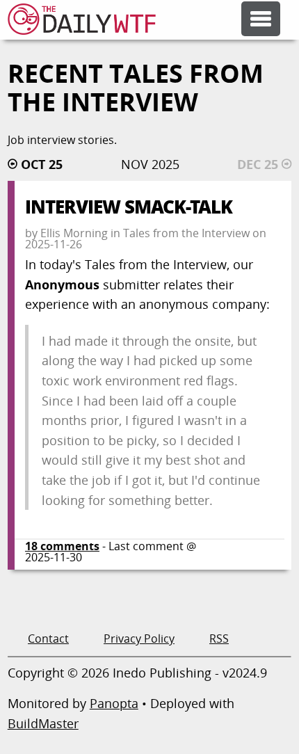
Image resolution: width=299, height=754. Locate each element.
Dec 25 (257, 164)
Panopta (114, 703)
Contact (48, 638)
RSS (219, 638)
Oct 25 (42, 164)
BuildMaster (43, 723)
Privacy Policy (139, 638)
